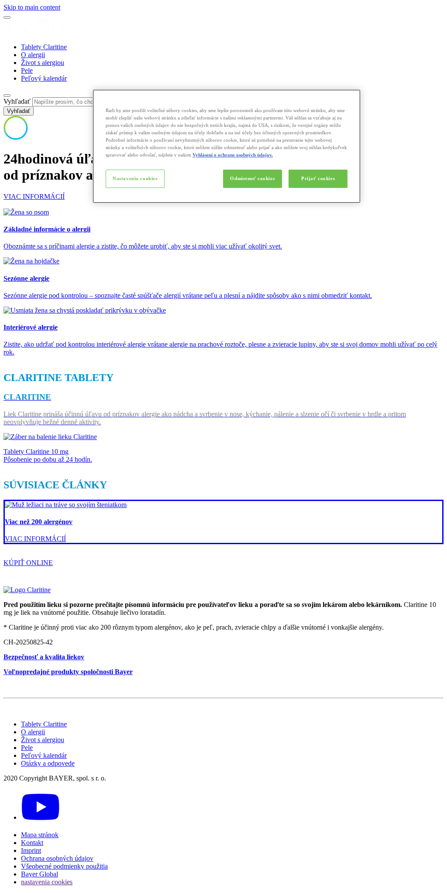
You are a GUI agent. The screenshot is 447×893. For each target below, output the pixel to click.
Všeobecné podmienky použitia (64, 866)
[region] (227, 146)
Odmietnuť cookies (252, 178)
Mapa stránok (39, 834)
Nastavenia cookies (135, 178)
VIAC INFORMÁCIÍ (34, 196)
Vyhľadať (17, 101)
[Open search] (6, 95)
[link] (223, 522)
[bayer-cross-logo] (15, 137)
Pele (27, 70)
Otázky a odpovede (48, 763)
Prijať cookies (318, 178)
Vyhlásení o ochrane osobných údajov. (233, 154)
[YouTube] (40, 817)
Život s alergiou (42, 62)
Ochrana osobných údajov (57, 858)
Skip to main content (31, 7)
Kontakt (32, 842)
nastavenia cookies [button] (46, 882)
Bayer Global (39, 874)
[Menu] (6, 17)
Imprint (31, 850)
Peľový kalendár (44, 78)
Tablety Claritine (44, 47)
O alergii (33, 54)
